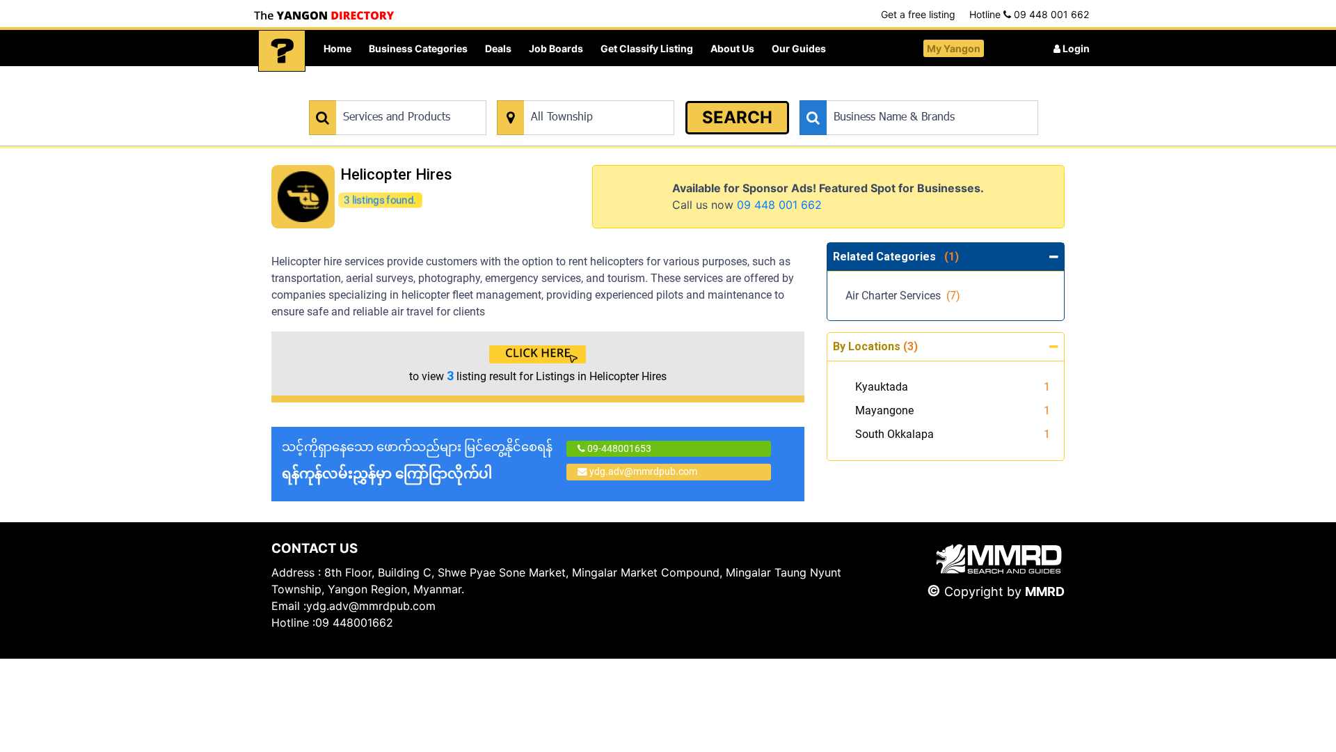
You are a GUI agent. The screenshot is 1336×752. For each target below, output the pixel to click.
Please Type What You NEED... (374, 93)
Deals (498, 48)
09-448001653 (618, 448)
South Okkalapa (894, 434)
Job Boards (556, 48)
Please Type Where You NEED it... (569, 93)
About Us (732, 48)
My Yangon (953, 48)
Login (1075, 48)
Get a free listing (918, 14)
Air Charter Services (902, 295)
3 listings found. (380, 199)
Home (337, 48)
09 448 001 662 (779, 205)
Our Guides (799, 48)
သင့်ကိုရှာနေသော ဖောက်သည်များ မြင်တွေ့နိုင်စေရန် (417, 460)
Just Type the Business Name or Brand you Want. (904, 93)
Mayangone (884, 410)
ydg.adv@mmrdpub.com (643, 471)
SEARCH (737, 117)
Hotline (1029, 14)
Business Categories (418, 48)
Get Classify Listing (647, 48)
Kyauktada (881, 386)
